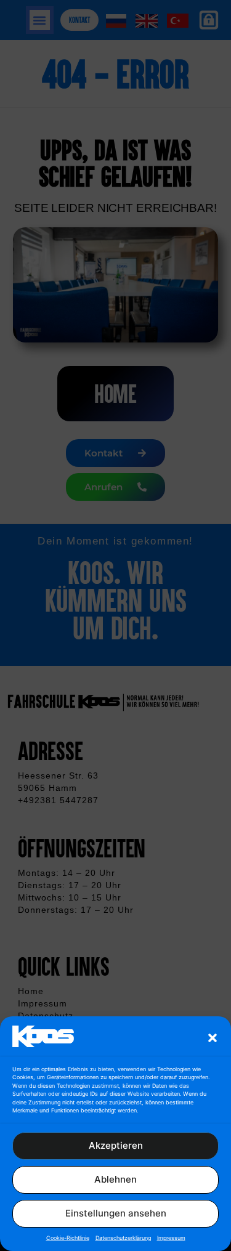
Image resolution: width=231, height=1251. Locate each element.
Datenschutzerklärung (123, 1237)
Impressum (171, 1237)
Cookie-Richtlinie (67, 1237)
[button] (212, 1038)
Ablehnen (115, 1179)
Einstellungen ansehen (115, 1213)
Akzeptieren (116, 1145)
